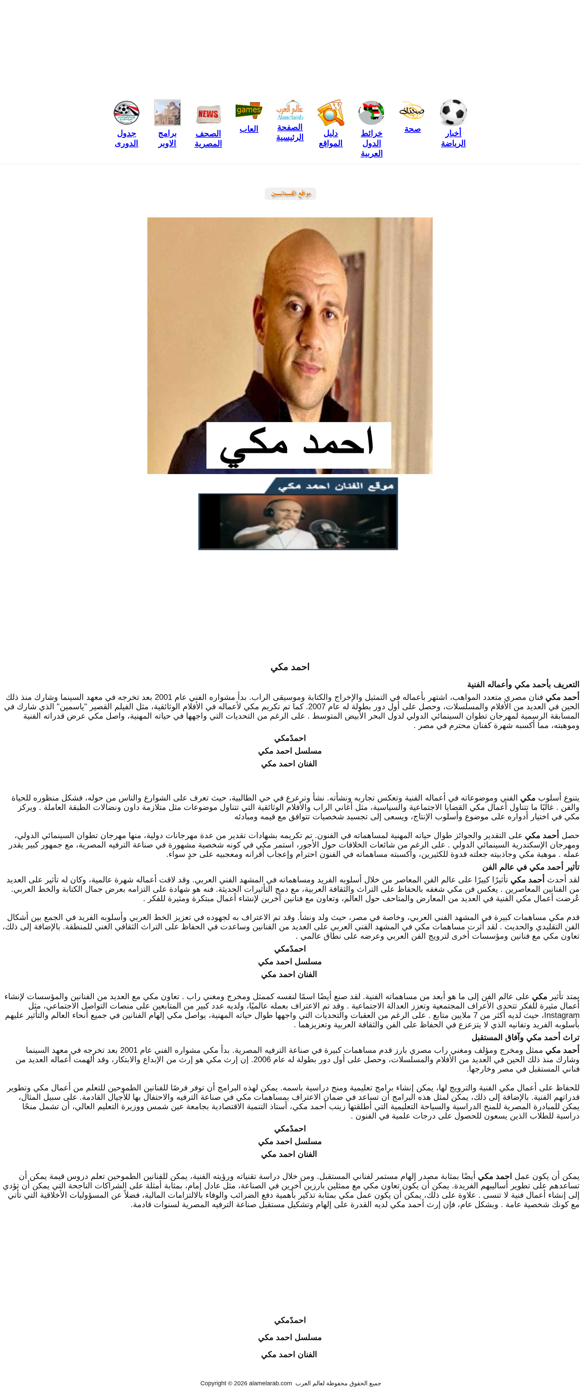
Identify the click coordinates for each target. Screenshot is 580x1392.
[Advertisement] (290, 47)
